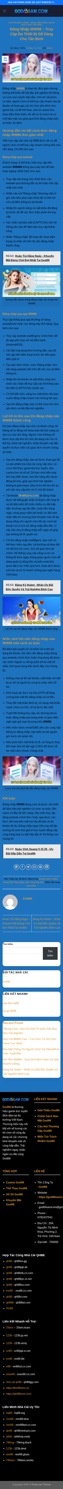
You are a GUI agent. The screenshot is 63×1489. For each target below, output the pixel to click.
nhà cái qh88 (14, 1382)
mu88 (9, 1290)
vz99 (9, 1350)
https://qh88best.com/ (18, 1393)
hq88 (9, 1413)
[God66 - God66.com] (31, 11)
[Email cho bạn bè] (34, 867)
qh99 (9, 1430)
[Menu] (5, 11)
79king (10, 1442)
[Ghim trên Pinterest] (40, 867)
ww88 (9, 1454)
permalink (31, 885)
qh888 (10, 1302)
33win (9, 1327)
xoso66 (10, 1374)
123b (9, 1335)
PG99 (9, 1308)
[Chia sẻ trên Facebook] (22, 867)
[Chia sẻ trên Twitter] (28, 867)
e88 (8, 1366)
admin (49, 48)
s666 (9, 1436)
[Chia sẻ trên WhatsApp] (16, 867)
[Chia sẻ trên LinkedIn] (46, 867)
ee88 (9, 1358)
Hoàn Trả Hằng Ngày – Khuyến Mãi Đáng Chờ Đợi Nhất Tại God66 (16, 923)
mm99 (6, 981)
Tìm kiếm (8, 944)
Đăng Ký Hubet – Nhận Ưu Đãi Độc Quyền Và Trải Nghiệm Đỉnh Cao (46, 923)
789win (10, 1460)
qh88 (9, 1261)
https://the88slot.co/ (17, 1388)
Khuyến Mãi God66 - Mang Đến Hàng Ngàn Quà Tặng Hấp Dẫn (31, 24)
